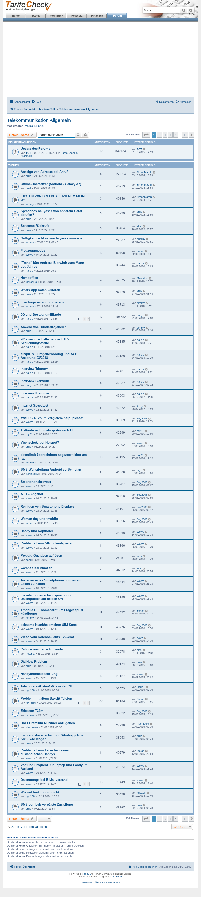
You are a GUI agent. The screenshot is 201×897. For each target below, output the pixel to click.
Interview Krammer (35, 393)
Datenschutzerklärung (107, 882)
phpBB (87, 873)
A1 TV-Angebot (32, 494)
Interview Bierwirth (35, 381)
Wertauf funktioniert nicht (40, 792)
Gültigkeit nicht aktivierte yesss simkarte (51, 238)
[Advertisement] (100, 60)
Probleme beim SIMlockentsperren (47, 543)
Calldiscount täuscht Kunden (42, 649)
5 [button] (175, 135)
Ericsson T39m (32, 711)
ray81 (29, 434)
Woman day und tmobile (39, 519)
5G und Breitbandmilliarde (41, 314)
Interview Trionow (34, 369)
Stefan (140, 610)
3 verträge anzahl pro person (42, 302)
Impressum (87, 882)
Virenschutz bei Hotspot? (40, 442)
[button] (146, 135)
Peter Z (30, 653)
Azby (140, 406)
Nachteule (32, 727)
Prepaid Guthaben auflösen (41, 555)
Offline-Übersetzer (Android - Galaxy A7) (51, 184)
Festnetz (77, 15)
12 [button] (185, 135)
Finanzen (97, 15)
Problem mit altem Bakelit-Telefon (46, 698)
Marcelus (31, 281)
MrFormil (31, 702)
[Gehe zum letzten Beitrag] (144, 149)
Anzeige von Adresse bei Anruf (44, 172)
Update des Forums (35, 148)
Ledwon (30, 715)
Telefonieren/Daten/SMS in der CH (46, 686)
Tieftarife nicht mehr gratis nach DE (48, 430)
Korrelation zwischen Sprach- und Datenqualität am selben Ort (46, 597)
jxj (35, 125)
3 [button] (165, 135)
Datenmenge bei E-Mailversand (44, 780)
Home (16, 15)
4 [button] (170, 135)
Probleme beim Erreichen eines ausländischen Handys (45, 752)
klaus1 (141, 686)
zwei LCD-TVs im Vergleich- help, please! (52, 418)
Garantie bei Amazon (36, 568)
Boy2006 (142, 418)
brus (41, 125)
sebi (28, 559)
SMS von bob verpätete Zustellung (47, 804)
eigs (139, 226)
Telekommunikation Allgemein (39, 120)
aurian (140, 251)
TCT (28, 152)
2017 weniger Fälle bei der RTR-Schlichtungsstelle (45, 341)
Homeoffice (29, 278)
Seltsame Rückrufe (35, 226)
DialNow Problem (34, 661)
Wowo (29, 254)
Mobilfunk (56, 15)
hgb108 (30, 690)
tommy (30, 204)
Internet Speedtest (34, 405)
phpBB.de (117, 876)
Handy (36, 15)
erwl (28, 188)
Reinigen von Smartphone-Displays (47, 506)
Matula (29, 125)
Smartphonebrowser (36, 482)
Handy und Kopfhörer (37, 531)
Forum (117, 15)
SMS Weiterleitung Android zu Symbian (51, 469)
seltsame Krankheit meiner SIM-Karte (49, 625)
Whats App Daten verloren (40, 290)
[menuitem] (36, 102)
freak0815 (32, 473)
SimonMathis (144, 172)
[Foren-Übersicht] (27, 6)
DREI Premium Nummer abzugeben (48, 723)
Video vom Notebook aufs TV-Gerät (47, 637)
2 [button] (159, 135)
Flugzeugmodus (33, 250)
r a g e (29, 270)
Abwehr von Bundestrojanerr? (43, 327)
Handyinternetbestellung (39, 674)
